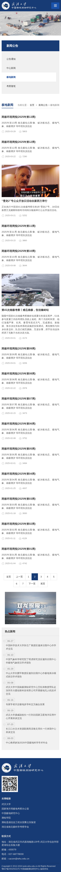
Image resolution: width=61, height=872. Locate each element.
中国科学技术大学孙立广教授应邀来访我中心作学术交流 (31, 647)
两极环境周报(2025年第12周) (18, 142)
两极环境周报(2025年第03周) (18, 498)
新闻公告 (12, 45)
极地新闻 (11, 77)
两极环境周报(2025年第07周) (18, 398)
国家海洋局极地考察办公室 (15, 808)
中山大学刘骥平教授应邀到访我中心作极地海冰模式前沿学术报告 (31, 675)
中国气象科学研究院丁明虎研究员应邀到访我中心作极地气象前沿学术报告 (31, 661)
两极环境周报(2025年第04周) (18, 473)
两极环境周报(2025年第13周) (18, 117)
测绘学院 (6, 817)
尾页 (43, 583)
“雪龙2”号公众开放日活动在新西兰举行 (24, 201)
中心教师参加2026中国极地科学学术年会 (26, 742)
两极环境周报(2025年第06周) (18, 423)
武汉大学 (6, 804)
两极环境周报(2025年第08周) (18, 373)
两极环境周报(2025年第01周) (18, 548)
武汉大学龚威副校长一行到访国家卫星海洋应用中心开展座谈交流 (31, 717)
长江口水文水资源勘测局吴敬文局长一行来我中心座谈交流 (31, 730)
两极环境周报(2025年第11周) (18, 226)
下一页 (32, 583)
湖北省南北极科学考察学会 (15, 826)
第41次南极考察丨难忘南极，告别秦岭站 (25, 310)
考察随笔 (11, 86)
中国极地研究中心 (11, 813)
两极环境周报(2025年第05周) (18, 448)
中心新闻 (11, 68)
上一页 (19, 576)
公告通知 (11, 59)
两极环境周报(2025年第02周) (18, 523)
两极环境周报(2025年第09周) (18, 348)
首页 (32, 105)
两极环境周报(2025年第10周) (18, 251)
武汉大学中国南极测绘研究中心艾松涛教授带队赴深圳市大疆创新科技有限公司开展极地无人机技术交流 (31, 690)
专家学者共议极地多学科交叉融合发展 (25, 704)
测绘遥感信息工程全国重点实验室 (19, 822)
